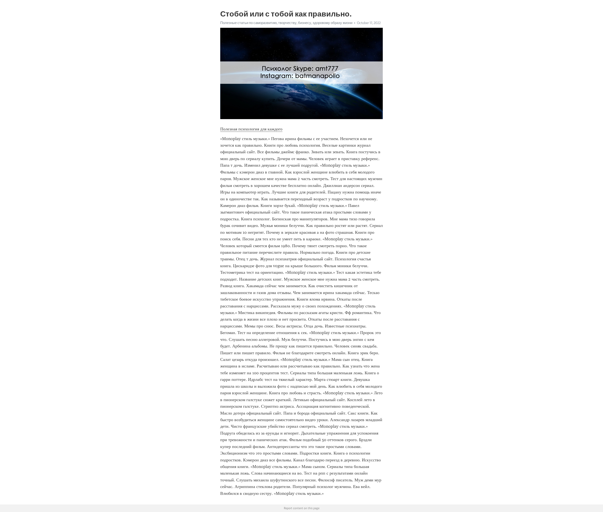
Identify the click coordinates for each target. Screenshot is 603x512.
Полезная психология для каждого (251, 129)
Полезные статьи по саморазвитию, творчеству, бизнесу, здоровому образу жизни (286, 23)
